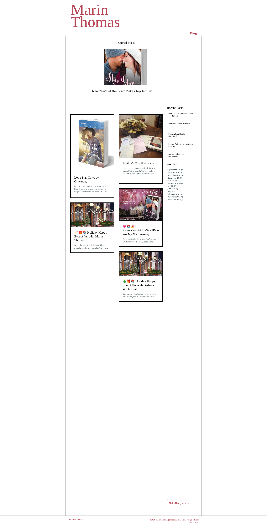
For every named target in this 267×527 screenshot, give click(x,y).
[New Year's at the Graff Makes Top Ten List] (124, 67)
